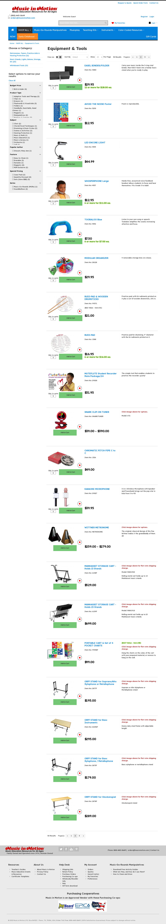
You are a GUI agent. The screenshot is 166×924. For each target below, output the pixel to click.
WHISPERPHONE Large (97, 181)
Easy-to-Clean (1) (20, 158)
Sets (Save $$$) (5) (21, 179)
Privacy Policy (42, 872)
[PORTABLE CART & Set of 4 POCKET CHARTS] (64, 651)
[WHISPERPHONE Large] (64, 189)
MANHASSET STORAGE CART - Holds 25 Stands (100, 605)
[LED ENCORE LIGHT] (64, 150)
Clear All (12, 81)
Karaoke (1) (18, 163)
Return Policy (67, 872)
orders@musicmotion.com (138, 850)
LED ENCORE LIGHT (95, 142)
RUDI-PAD (90, 335)
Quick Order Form (140, 3)
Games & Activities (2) (22, 131)
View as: (50, 57)
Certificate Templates (20, 876)
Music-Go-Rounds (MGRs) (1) (25, 187)
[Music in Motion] (35, 10)
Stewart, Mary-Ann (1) (22, 151)
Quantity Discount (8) (22, 177)
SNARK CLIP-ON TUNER (97, 412)
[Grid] (57, 57)
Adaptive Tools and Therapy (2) (26, 96)
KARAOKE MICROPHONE (97, 489)
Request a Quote (125, 3)
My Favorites (120, 23)
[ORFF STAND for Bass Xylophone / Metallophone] (64, 766)
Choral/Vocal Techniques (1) (25, 126)
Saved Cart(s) (93, 874)
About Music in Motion (46, 869)
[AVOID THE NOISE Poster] (64, 112)
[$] (152, 23)
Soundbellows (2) (20, 189)
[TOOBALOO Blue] (64, 227)
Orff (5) (16, 145)
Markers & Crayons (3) (22, 117)
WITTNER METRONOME (97, 527)
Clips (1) (17, 99)
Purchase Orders (69, 874)
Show (93, 57)
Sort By (67, 57)
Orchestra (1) (19, 142)
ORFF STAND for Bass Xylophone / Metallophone (99, 759)
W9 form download (69, 886)
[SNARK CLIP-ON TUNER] (64, 420)
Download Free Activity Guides (125, 869)
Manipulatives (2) (20, 115)
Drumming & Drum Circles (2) (25, 128)
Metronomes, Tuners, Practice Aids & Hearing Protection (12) (25, 54)
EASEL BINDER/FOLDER (97, 65)
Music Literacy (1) (20, 140)
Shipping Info (67, 869)
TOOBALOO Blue (93, 219)
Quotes (91, 872)
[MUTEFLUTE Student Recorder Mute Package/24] (64, 381)
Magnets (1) (18, 113)
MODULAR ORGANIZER (96, 258)
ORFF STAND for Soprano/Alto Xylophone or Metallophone (100, 682)
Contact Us (153, 3)
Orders (90, 869)
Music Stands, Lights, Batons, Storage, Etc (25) (25, 60)
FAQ (63, 883)
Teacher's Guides (19, 869)
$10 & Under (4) (20, 89)
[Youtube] (71, 849)
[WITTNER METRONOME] (64, 535)
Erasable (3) (18, 160)
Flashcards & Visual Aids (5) (25, 103)
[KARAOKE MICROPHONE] (64, 497)
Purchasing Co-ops (70, 876)
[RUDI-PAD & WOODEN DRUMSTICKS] (64, 304)
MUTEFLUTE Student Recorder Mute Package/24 (101, 374)
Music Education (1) (21, 138)
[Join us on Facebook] (66, 849)
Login (152, 17)
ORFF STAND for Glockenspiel (100, 797)
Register (144, 17)
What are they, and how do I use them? (129, 872)
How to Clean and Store (122, 874)
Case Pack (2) (19, 175)
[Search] (105, 23)
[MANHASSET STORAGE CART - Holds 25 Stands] (64, 612)
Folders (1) (18, 106)
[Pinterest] (76, 849)
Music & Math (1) (20, 135)
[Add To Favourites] (80, 80)
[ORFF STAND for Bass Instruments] (64, 728)
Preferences (92, 879)
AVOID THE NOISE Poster (98, 104)
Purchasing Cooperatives (83, 893)
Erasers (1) (18, 101)
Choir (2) (17, 124)
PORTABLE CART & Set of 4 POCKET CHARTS (99, 644)
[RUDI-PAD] (64, 343)
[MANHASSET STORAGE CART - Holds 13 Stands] (64, 574)
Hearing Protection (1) (22, 133)
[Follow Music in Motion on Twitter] (61, 849)
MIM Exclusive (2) (20, 167)
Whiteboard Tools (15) (19, 65)
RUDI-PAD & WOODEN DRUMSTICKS (96, 297)
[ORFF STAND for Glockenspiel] (64, 805)
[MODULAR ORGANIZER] (64, 266)
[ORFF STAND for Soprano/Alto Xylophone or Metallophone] (64, 689)
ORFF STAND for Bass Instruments (96, 721)
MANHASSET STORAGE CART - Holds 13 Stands (100, 567)
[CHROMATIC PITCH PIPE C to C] (64, 458)
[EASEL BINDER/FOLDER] (64, 73)
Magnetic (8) (18, 165)
